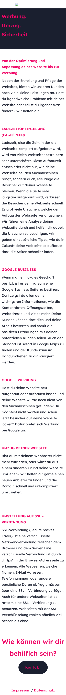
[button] (33, 667)
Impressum (20, 690)
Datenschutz (44, 690)
